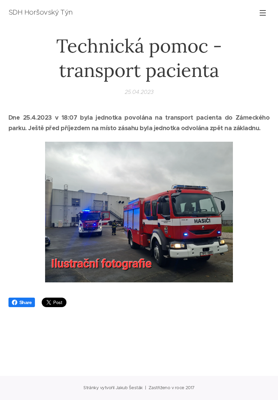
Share (25, 302)
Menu (263, 12)
